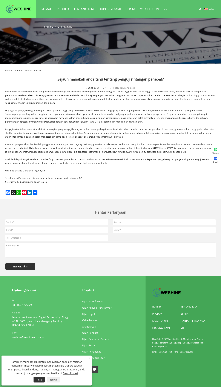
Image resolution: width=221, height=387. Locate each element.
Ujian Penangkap (91, 351)
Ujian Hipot (88, 314)
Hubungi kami (161, 327)
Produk (157, 313)
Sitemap (163, 351)
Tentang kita (189, 306)
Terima (53, 379)
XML (176, 351)
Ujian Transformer (92, 301)
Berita (20, 70)
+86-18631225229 (22, 305)
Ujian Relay (88, 345)
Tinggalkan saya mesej (124, 87)
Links (154, 351)
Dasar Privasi (186, 351)
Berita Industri (33, 70)
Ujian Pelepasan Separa (95, 339)
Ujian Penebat (90, 332)
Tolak (39, 379)
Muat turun (160, 320)
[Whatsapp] (94, 369)
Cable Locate (89, 320)
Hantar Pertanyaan (193, 320)
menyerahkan (20, 266)
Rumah (156, 306)
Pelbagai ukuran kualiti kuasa (32, 181)
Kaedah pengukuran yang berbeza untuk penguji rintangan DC (50, 178)
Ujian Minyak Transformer (97, 307)
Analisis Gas (89, 326)
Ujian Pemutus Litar (93, 358)
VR (182, 327)
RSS (170, 351)
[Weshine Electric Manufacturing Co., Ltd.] (18, 8)
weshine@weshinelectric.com (28, 337)
